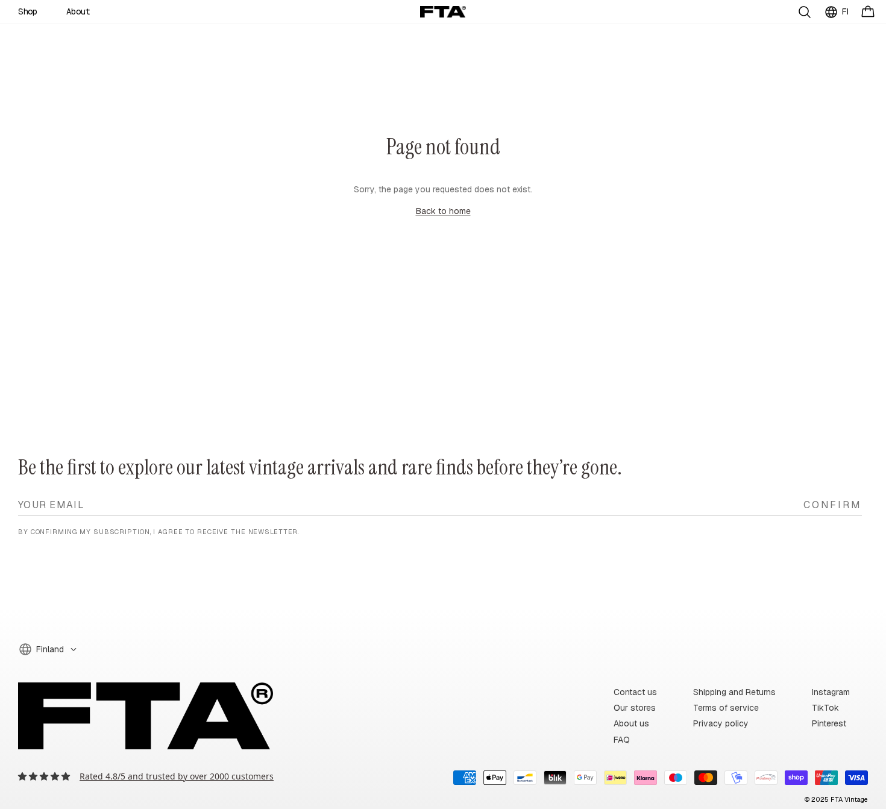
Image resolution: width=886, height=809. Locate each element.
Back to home (443, 211)
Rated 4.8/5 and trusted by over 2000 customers (177, 776)
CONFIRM (832, 504)
